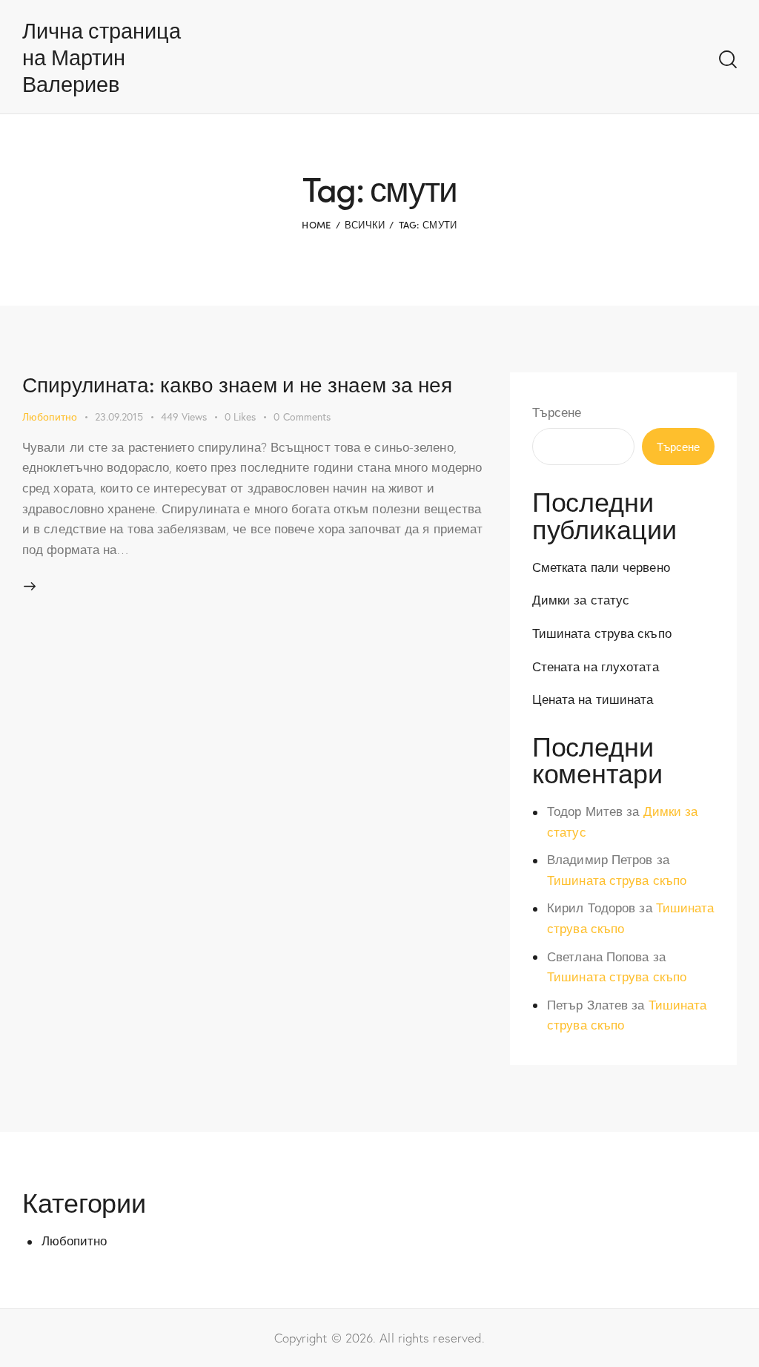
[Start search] (727, 60)
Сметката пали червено (601, 567)
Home (316, 224)
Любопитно (49, 416)
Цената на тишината (593, 699)
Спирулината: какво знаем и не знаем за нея (237, 383)
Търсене (557, 412)
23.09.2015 (119, 416)
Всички (365, 224)
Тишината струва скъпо (602, 633)
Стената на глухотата (595, 666)
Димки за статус (581, 599)
